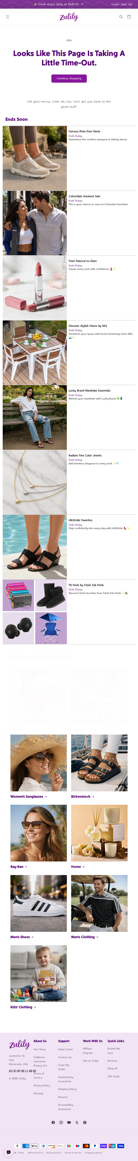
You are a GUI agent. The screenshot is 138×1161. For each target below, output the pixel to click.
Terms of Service (39, 1075)
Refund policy (35, 1152)
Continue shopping (69, 78)
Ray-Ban (16, 867)
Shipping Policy (67, 1089)
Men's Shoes (20, 937)
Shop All (113, 1068)
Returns (63, 1097)
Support (63, 1041)
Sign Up (126, 4)
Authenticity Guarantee (65, 1079)
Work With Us (92, 1041)
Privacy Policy (42, 1085)
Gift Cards (114, 1076)
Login (115, 4)
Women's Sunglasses (26, 796)
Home (76, 867)
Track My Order (63, 1067)
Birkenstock (80, 796)
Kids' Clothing (21, 1007)
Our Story (39, 1049)
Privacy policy (53, 1152)
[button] (8, 17)
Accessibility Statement (65, 1106)
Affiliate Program (88, 1050)
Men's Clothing (83, 937)
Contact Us (65, 1057)
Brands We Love (114, 1050)
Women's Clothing (24, 730)
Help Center (65, 1049)
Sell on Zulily (90, 1060)
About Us (40, 1041)
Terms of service (73, 1152)
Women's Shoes (83, 730)
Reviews (112, 1060)
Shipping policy (93, 1152)
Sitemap (38, 1093)
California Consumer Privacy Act (40, 1061)
